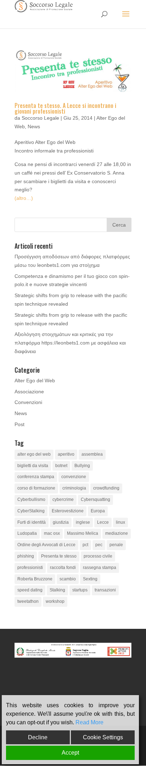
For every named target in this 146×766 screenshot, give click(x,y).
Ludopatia (27, 533)
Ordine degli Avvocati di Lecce (46, 544)
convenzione (73, 476)
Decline (37, 737)
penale (116, 544)
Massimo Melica (82, 533)
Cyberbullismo (31, 499)
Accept (70, 753)
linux (120, 522)
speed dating (30, 590)
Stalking (57, 590)
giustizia (61, 522)
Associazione (29, 391)
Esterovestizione (68, 510)
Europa (98, 510)
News (34, 126)
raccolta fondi (63, 567)
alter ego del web (34, 454)
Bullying (82, 465)
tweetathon (28, 601)
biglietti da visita (32, 465)
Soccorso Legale (40, 118)
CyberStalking (31, 510)
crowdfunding (106, 488)
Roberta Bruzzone (34, 578)
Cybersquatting (95, 499)
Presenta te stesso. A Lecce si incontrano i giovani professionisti (65, 108)
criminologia (74, 488)
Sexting (90, 578)
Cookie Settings (103, 737)
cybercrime (63, 499)
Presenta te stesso (59, 556)
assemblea (92, 454)
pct (85, 544)
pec (98, 544)
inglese (83, 522)
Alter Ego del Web (35, 380)
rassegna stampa (99, 567)
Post (19, 424)
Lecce (103, 522)
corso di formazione (36, 488)
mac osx (52, 533)
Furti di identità (31, 522)
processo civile (98, 556)
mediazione (116, 533)
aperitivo (66, 454)
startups (80, 590)
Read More (89, 722)
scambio (68, 578)
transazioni (105, 590)
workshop (55, 601)
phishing (25, 556)
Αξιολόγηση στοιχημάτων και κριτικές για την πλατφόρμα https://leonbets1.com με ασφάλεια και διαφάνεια (70, 342)
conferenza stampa (35, 476)
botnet (61, 465)
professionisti (30, 567)
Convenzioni (28, 402)
